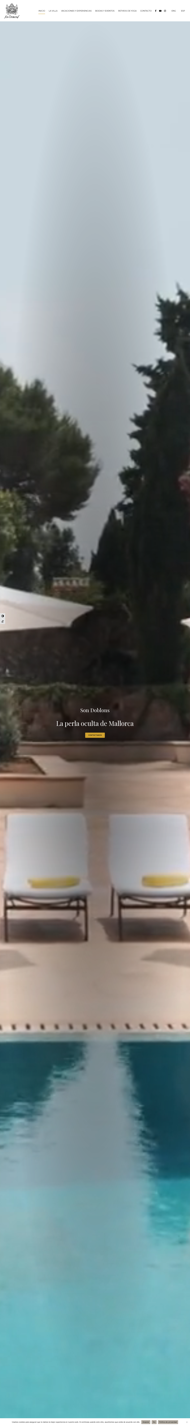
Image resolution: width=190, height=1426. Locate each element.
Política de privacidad (168, 1422)
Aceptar (146, 1422)
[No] (186, 1422)
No (154, 1422)
